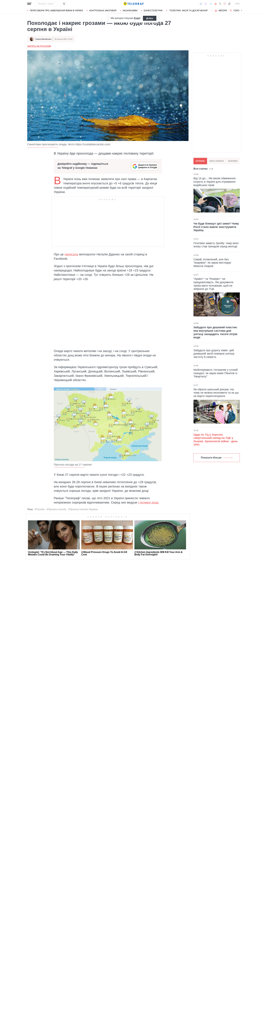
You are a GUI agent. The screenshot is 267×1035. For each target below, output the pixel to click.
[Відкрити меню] (29, 3)
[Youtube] (215, 3)
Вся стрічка (200, 168)
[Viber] (205, 4)
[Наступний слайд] (242, 11)
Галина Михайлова (43, 39)
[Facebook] (201, 3)
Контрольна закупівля (102, 10)
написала (71, 254)
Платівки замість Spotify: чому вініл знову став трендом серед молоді (216, 244)
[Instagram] (224, 3)
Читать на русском (39, 46)
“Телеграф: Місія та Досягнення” (188, 10)
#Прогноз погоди (56, 509)
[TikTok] (229, 3)
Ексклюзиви (130, 10)
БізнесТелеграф (153, 10)
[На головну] (133, 3)
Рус (237, 3)
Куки (137, 18)
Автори (222, 10)
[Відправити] (64, 3)
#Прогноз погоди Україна (83, 509)
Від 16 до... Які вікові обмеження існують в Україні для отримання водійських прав (214, 182)
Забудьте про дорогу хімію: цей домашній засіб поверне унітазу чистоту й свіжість (213, 354)
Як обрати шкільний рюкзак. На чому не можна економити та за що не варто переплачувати (216, 393)
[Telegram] (210, 3)
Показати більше (211, 457)
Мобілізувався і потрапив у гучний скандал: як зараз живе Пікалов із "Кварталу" (215, 373)
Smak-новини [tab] (216, 161)
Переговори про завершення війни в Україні (56, 10)
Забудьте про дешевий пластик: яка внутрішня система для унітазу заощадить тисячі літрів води (215, 332)
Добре (149, 18)
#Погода (39, 509)
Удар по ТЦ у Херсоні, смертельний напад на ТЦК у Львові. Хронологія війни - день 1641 (215, 439)
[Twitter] (220, 4)
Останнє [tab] (200, 161)
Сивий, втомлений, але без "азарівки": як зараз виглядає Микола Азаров (212, 262)
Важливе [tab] (233, 161)
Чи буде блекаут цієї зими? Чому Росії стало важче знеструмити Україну (216, 227)
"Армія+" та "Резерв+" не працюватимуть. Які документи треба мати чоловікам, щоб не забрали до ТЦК (213, 283)
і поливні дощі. (148, 502)
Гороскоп (239, 10)
